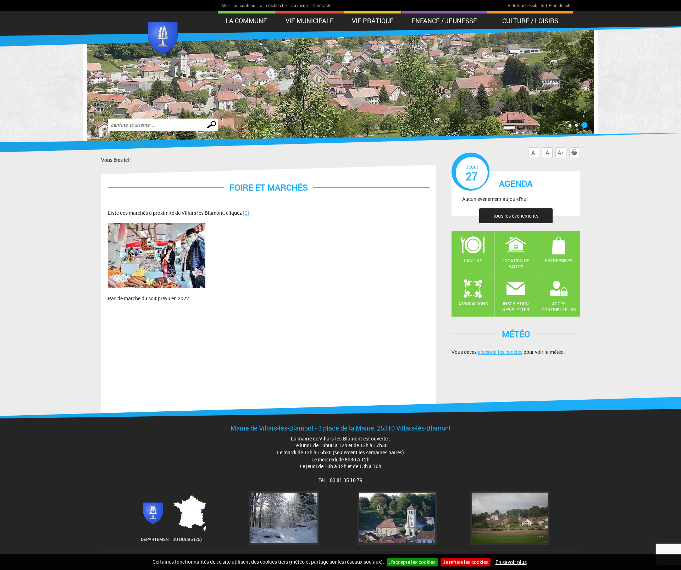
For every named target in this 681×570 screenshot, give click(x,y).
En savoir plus (511, 562)
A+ (561, 153)
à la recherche (273, 5)
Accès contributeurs (559, 306)
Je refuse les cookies (465, 562)
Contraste (321, 5)
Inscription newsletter (515, 306)
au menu (299, 5)
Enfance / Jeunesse (444, 20)
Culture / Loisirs (530, 20)
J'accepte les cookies (412, 562)
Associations (473, 303)
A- (533, 153)
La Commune (246, 20)
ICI (246, 212)
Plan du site (560, 5)
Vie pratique (373, 20)
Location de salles (516, 263)
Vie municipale (310, 20)
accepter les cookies (500, 352)
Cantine (473, 260)
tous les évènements (515, 215)
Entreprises (558, 260)
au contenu (244, 5)
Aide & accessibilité (526, 5)
